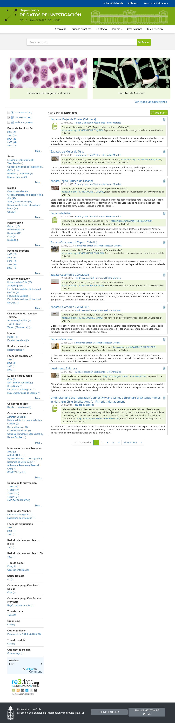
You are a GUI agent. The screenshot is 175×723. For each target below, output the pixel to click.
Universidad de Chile (113, 3)
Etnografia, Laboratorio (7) (20, 173)
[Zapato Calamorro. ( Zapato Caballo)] (55, 249)
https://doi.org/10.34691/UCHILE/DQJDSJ (82, 317)
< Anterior (85, 442)
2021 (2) (11, 362)
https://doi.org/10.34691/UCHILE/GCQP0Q (83, 191)
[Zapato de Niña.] (55, 220)
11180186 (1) (13, 486)
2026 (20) (12, 254)
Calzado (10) (13, 226)
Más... (38, 151)
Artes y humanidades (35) (19, 201)
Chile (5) (11, 236)
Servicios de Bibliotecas (155, 3)
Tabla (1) (11, 614)
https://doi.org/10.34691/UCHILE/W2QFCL (134, 347)
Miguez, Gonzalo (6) (17, 176)
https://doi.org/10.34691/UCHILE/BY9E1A (131, 220)
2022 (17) (12, 145)
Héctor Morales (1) (16, 349)
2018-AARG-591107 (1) (18, 500)
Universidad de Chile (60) (19, 282)
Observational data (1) (18, 569)
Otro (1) (11, 624)
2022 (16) (12, 267)
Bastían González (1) (17, 427)
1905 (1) (11, 547)
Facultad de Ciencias (84, 404)
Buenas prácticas (81, 29)
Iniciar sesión (155, 29)
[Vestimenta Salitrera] (55, 375)
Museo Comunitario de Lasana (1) (23, 392)
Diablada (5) (13, 239)
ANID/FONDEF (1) (16, 455)
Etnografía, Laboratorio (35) (20, 159)
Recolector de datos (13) (19, 407)
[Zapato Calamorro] (55, 346)
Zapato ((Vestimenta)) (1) (19, 327)
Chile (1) (11, 592)
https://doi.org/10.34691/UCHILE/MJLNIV (82, 130)
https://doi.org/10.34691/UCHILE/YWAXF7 (98, 418)
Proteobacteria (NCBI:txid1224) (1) (24, 634)
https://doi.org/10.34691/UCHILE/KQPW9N (124, 376)
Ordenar (159, 112)
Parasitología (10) (15, 229)
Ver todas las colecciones (150, 102)
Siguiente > (130, 442)
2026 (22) (12, 131)
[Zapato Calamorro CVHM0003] (55, 281)
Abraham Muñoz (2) (16, 416)
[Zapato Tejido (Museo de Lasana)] (55, 187)
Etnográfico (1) (14, 566)
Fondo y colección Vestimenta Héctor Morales (98, 122)
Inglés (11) (12, 336)
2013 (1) (11, 369)
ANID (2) (11, 451)
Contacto (101, 29)
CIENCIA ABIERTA (109, 712)
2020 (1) (11, 366)
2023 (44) (12, 142)
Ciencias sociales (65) (17, 191)
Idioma (116, 29)
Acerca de (60, 29)
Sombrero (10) (14, 233)
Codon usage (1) (15, 653)
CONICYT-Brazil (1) (16, 472)
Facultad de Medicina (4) (19, 295)
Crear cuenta (134, 29)
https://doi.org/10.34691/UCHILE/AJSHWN (83, 253)
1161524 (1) (13, 489)
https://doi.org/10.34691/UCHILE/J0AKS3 (140, 159)
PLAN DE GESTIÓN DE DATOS (147, 712)
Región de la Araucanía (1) (20, 605)
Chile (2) (11, 379)
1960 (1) (11, 556)
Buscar (145, 42)
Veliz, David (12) (15, 163)
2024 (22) (12, 138)
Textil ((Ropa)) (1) (15, 323)
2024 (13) (12, 261)
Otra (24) (11, 211)
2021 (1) (11, 530)
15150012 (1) (13, 496)
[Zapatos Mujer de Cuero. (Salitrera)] (55, 126)
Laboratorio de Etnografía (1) (21, 389)
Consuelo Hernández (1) (19, 430)
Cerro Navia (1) (14, 386)
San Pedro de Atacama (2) (20, 382)
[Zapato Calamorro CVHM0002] (55, 314)
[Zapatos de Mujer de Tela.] (55, 158)
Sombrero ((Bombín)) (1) (19, 320)
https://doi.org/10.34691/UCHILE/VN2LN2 (83, 285)
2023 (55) (12, 264)
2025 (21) (12, 135)
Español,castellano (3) (18, 340)
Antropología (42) (15, 285)
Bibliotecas (133, 3)
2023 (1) (11, 359)
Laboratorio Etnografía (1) (19, 514)
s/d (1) (10, 579)
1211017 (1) (13, 493)
